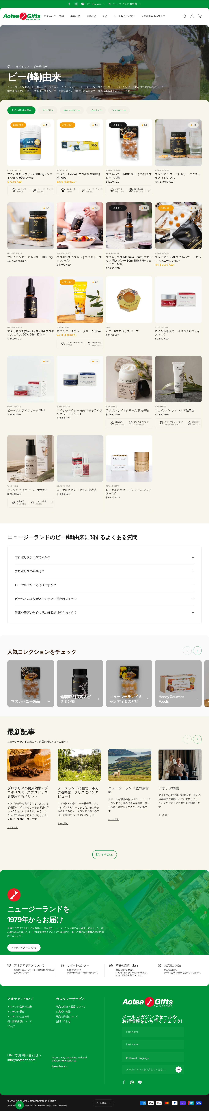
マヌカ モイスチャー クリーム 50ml (79, 331)
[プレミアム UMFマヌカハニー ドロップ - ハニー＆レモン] (178, 225)
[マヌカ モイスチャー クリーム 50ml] (80, 299)
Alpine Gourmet (113, 170)
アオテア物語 (169, 788)
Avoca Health (14, 170)
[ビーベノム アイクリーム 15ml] (30, 379)
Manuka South (162, 170)
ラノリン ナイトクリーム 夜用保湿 (127, 410)
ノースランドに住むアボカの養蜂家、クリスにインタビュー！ (78, 792)
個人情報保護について (19, 1021)
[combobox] (96, 4)
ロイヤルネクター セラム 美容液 (77, 489)
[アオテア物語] (180, 765)
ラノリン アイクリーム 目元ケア (27, 489)
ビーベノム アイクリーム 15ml (26, 410)
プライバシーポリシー (27, 1105)
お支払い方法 (63, 1011)
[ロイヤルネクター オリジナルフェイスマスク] (178, 299)
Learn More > (59, 1066)
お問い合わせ (63, 1021)
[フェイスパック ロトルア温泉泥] (178, 379)
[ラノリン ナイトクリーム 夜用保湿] (129, 379)
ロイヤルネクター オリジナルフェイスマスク (177, 332)
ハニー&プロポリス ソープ (122, 331)
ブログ (11, 1026)
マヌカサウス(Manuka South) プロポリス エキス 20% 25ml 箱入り (30, 332)
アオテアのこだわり (18, 1016)
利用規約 (41, 1105)
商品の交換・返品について (70, 1006)
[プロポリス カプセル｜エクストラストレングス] (80, 225)
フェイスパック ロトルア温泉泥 (174, 410)
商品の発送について (67, 1016)
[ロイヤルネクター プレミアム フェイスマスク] (129, 458)
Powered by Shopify (45, 1100)
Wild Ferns (111, 406)
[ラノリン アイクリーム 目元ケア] (30, 458)
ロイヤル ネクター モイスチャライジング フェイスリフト (79, 412)
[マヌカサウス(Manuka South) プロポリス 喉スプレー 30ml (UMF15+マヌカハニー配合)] (129, 225)
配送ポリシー (52, 1105)
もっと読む (12, 827)
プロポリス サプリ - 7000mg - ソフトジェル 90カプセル (29, 175)
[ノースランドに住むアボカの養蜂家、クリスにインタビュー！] (79, 765)
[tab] (21, 110)
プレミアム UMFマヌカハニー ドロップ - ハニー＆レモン (178, 258)
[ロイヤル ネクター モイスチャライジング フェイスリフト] (80, 379)
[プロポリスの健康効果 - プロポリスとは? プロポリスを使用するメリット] (28, 765)
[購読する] (178, 1069)
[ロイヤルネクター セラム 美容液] (80, 458)
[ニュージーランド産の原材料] (129, 765)
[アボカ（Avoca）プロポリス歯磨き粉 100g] (80, 142)
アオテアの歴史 (15, 1011)
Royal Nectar (161, 327)
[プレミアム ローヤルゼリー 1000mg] (30, 225)
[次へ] (197, 650)
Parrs (108, 327)
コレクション (22, 66)
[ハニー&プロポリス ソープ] (129, 299)
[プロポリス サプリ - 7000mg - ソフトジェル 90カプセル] (30, 142)
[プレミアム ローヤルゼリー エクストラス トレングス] (178, 142)
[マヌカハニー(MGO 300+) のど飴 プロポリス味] (129, 142)
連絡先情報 (62, 1105)
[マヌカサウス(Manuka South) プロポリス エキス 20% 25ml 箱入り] (30, 299)
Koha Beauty (63, 327)
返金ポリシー (12, 1105)
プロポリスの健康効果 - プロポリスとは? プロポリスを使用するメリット (27, 792)
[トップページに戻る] (8, 66)
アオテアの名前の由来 (19, 1006)
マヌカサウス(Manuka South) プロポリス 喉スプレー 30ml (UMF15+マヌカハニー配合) (129, 260)
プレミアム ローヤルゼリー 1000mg (30, 257)
